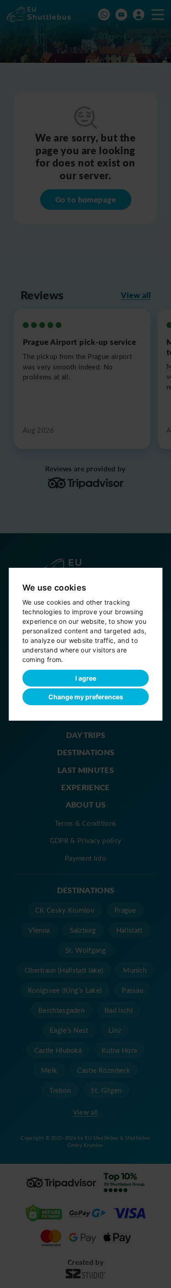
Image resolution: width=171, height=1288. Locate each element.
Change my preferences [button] (85, 697)
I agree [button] (85, 678)
